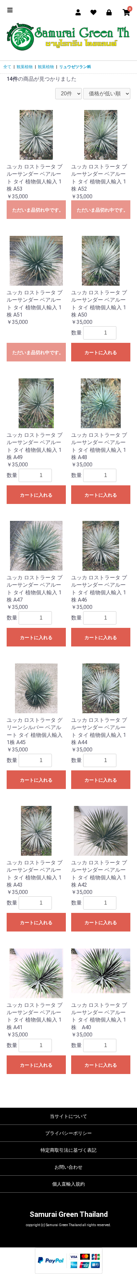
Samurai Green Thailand (69, 1214)
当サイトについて (68, 1116)
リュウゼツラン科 (75, 66)
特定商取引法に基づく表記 (68, 1150)
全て (7, 66)
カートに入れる (100, 352)
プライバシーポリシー (68, 1133)
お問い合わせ (68, 1167)
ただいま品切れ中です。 (38, 210)
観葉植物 (25, 66)
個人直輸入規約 (68, 1184)
